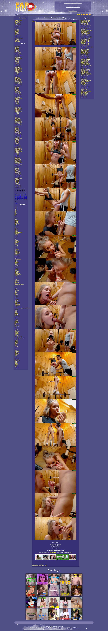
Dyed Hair (17, 258)
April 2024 (17, 77)
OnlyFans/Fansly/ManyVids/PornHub (22, 308)
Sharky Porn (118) (84, 54)
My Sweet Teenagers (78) (86, 65)
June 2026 (17, 48)
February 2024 (18, 79)
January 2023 (18, 93)
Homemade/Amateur (19, 284)
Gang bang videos (19, 38)
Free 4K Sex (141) (84, 45)
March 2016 (17, 184)
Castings (16, 32)
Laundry (16, 296)
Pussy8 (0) (83, 84)
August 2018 (17, 152)
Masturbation (17, 304)
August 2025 (17, 59)
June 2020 (17, 128)
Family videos (18, 35)
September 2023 (18, 85)
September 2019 (18, 138)
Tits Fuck (16, 361)
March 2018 (17, 158)
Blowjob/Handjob (18, 232)
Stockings (17, 353)
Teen (16, 356)
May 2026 (17, 49)
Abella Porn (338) (84, 23)
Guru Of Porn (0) (84, 83)
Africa (16, 214)
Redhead (17, 326)
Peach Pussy (17, 315)
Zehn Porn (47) (84, 68)
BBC (16, 224)
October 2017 (17, 163)
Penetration (17, 316)
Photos (16, 319)
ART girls (17, 34)
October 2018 (17, 150)
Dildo (16, 254)
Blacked (16, 230)
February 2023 (18, 92)
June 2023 (17, 88)
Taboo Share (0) (84, 93)
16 (26, 196)
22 (24, 198)
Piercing (16, 320)
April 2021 (17, 117)
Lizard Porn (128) (84, 51)
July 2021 (17, 113)
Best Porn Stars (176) (85, 32)
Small (16, 345)
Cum (16, 250)
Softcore (16, 348)
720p (16, 213)
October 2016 (17, 177)
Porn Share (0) (84, 97)
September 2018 (18, 151)
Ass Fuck (17, 220)
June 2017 (17, 168)
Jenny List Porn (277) (85, 27)
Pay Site (16, 314)
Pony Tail (17, 322)
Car (15, 239)
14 (22, 196)
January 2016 (18, 187)
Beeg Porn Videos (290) (86, 25)
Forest (16, 270)
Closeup (16, 244)
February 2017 (18, 172)
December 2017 (18, 161)
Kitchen (16, 294)
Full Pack (17, 275)
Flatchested (17, 268)
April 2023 (17, 90)
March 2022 (17, 105)
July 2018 (17, 153)
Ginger (16, 279)
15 (24, 196)
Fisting (16, 266)
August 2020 (17, 126)
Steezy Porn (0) (84, 94)
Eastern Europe (18, 259)
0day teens (17, 25)
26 (19, 199)
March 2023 (17, 91)
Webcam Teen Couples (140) (87, 47)
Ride (16, 328)
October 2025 (17, 57)
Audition (16, 221)
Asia (16, 218)
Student (16, 354)
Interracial (17, 37)
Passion (16, 313)
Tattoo (16, 355)
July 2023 (17, 87)
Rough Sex (17, 331)
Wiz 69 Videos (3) (84, 75)
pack (16, 312)
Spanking (17, 351)
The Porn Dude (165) (85, 38)
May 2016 (17, 182)
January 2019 (18, 147)
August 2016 (17, 179)
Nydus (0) (83, 90)
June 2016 (17, 181)
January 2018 (18, 160)
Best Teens (17, 21)
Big (15, 227)
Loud (16, 303)
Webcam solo (17, 22)
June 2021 (17, 115)
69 (15, 211)
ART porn (17, 33)
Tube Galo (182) (84, 31)
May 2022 (17, 102)
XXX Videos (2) (84, 77)
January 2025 (18, 67)
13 (21, 196)
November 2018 (18, 149)
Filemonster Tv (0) (84, 92)
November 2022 (18, 96)
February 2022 (18, 106)
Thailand (16, 358)
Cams (16, 238)
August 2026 (17, 46)
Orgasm (16, 309)
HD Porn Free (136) (85, 49)
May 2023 (17, 89)
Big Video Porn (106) (85, 63)
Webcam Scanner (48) (85, 67)
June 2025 (17, 61)
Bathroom (17, 223)
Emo (16, 260)
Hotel (16, 286)
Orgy (16, 310)
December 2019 (18, 134)
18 (17, 198)
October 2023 (17, 83)
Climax (16, 242)
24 (15, 199)
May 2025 (17, 62)
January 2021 (18, 120)
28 (22, 199)
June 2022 (17, 101)
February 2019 (18, 146)
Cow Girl (16, 248)
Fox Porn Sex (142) (85, 44)
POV (16, 28)
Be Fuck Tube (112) (85, 57)
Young (16, 367)
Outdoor (16, 311)
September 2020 (18, 125)
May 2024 (17, 76)
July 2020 (17, 127)
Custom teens (18, 24)
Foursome (17, 271)
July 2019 (17, 140)
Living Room (17, 302)
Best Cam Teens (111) (85, 59)
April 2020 (17, 130)
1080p (16, 208)
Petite (16, 318)
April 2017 (17, 170)
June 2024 (17, 75)
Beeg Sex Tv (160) (85, 40)
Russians (17, 333)
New (16, 306)
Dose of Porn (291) (85, 24)
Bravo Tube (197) (84, 28)
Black (16, 229)
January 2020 (18, 133)
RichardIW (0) (84, 79)
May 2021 (17, 116)
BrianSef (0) (83, 88)
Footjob (16, 269)
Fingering (17, 265)
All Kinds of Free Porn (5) (86, 74)
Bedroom (17, 225)
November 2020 (18, 122)
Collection (17, 245)
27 (21, 199)
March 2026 (17, 51)
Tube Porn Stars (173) (85, 33)
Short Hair (17, 339)
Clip (15, 243)
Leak (16, 298)
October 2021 (17, 110)
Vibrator (16, 364)
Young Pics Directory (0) (86, 91)
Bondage (17, 233)
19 (19, 198)
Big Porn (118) (84, 55)
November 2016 (18, 176)
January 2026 (18, 53)
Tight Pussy (17, 360)
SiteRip (16, 341)
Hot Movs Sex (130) (85, 50)
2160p (16, 210)
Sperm (16, 352)
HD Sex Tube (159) (85, 41)
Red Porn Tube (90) (85, 64)
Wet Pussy (17, 366)
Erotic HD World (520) (85, 21)
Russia (16, 332)
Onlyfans (16, 27)
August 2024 (17, 72)
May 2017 (17, 169)
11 (17, 196)
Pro (15, 324)
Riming (16, 329)
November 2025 (18, 56)
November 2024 (18, 69)
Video (16, 365)
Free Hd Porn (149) (85, 43)
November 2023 (18, 82)
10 (15, 196)
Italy (15, 291)
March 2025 (17, 65)
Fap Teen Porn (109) (85, 60)
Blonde (16, 231)
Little (16, 301)
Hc (15, 283)
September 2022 (18, 98)
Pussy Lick (17, 325)
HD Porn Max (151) (85, 42)
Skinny (16, 342)
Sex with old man (18, 336)
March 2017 (17, 171)
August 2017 (17, 166)
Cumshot (17, 251)
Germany (17, 278)
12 (19, 196)
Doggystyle (17, 255)
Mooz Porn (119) (84, 53)
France (16, 272)
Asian (16, 219)
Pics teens (17, 30)
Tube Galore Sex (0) (85, 87)
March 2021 (17, 118)
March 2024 (17, 78)
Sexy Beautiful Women (19, 338)
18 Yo (16, 209)
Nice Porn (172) (84, 34)
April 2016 (17, 183)
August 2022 (17, 99)
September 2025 (18, 58)
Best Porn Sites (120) (85, 52)
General (16, 276)
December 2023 (18, 81)
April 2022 (17, 103)
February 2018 (18, 159)
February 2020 (18, 132)
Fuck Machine (18, 274)
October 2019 (17, 137)
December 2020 (18, 121)
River (16, 330)
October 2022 (17, 97)
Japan (16, 292)
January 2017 (18, 173)
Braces (16, 234)
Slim (16, 344)
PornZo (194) (83, 29)
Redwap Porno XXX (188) (86, 30)
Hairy (16, 281)
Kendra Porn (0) (84, 89)
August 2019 (17, 139)
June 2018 (17, 154)
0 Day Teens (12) (84, 71)
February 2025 (18, 66)
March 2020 (17, 131)
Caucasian (17, 241)
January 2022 (18, 107)
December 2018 (18, 148)
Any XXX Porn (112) (85, 58)
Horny (16, 285)
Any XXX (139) (84, 48)
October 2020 (17, 123)
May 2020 (17, 129)
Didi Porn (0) (83, 82)
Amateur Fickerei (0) (85, 81)
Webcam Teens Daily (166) (86, 37)
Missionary (17, 305)
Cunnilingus (17, 252)
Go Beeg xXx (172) (85, 35)
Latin (16, 295)
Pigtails (16, 321)
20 (21, 198)
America (16, 215)
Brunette (16, 235)
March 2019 (17, 144)
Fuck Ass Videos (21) (85, 69)
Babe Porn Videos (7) (85, 72)
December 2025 (18, 55)
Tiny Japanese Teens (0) (86, 80)
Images (16, 288)
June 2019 (17, 141)
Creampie (17, 249)
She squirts (17, 39)
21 (22, 198)
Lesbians (17, 31)
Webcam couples (18, 20)
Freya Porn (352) (84, 22)
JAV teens (17, 29)
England (16, 261)
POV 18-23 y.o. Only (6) (86, 73)
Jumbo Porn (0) (84, 78)
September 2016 (18, 178)
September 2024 (18, 71)
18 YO (16, 23)
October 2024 (17, 70)
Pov (15, 323)
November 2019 (18, 136)
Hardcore (17, 282)
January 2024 (18, 80)
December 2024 (18, 68)
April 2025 (17, 63)
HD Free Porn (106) (85, 62)
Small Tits (17, 346)
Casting (16, 240)
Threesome (17, 359)
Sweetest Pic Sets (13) (85, 70)
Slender (16, 343)
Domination (17, 257)
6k (15, 212)
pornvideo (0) (83, 85)
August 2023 (17, 86)
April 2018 (17, 157)
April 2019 (17, 143)
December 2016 (18, 174)
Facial (16, 263)
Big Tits (16, 228)
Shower (16, 340)
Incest (16, 289)
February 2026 (18, 52)
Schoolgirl (17, 335)
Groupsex (17, 280)
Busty (16, 237)
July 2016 (17, 180)
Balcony (16, 222)
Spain (16, 350)
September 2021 (18, 111)
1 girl (16, 207)
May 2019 (17, 142)
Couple (16, 247)
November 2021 (18, 109)
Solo (16, 349)
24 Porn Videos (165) (85, 39)
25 (17, 199)
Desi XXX (17, 40)
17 (15, 198)
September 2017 (18, 164)
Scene (16, 334)
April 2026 (17, 50)
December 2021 (18, 108)
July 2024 (17, 73)
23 (26, 198)
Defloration (17, 253)
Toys (16, 362)
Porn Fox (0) (83, 95)
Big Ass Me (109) (84, 61)
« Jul (16, 203)
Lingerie (16, 300)
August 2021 (17, 112)
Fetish (16, 264)
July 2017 (17, 167)
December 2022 (18, 95)
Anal (16, 217)
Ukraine (16, 363)
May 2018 (17, 156)
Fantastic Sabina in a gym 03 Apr (55, 18)
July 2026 (17, 47)
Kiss (15, 293)
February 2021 (18, 119)
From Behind (17, 273)
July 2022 (17, 100)
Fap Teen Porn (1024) (85, 20)
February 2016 (18, 186)
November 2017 (18, 162)
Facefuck (17, 262)
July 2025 (17, 60)
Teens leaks (17, 41)
